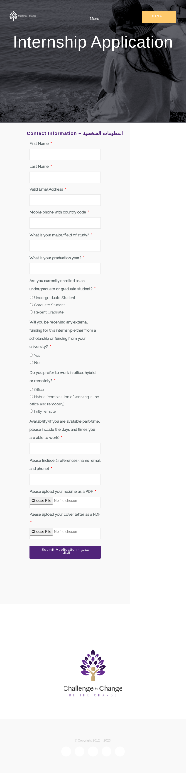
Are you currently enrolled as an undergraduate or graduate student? (61, 284)
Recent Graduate (49, 312)
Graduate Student (49, 305)
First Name (39, 143)
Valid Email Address (46, 189)
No (37, 362)
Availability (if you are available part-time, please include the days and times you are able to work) (64, 429)
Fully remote (45, 411)
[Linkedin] (79, 751)
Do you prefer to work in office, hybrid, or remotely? (62, 376)
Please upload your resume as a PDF (61, 491)
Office (39, 389)
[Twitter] (93, 751)
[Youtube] (106, 751)
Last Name (39, 166)
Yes (37, 355)
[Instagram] (120, 751)
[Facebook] (66, 751)
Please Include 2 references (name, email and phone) (64, 464)
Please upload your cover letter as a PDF (64, 514)
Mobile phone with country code (58, 212)
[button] (91, 18)
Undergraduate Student (54, 297)
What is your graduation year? (55, 258)
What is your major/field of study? (59, 235)
